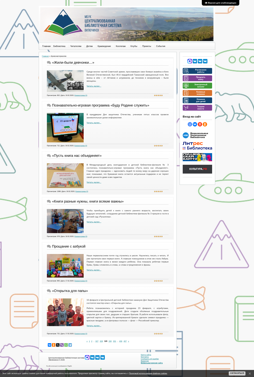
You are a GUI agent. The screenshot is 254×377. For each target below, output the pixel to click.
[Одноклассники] (53, 345)
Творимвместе (200, 107)
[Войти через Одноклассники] (205, 124)
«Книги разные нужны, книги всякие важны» (88, 201)
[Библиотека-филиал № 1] (200, 63)
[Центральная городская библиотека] (195, 63)
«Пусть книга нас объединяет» (77, 156)
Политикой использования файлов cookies (148, 373)
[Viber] (62, 345)
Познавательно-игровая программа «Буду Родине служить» (100, 105)
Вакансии (145, 361)
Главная (45, 56)
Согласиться (237, 373)
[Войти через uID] (190, 124)
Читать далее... (94, 86)
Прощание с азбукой (68, 246)
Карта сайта (146, 355)
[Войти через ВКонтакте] (195, 124)
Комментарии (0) (81, 95)
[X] (58, 345)
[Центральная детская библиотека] (205, 63)
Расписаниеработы (200, 71)
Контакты (145, 357)
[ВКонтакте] (49, 345)
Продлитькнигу (200, 78)
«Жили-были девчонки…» (73, 62)
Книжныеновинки (200, 93)
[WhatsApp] (66, 345)
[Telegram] (70, 345)
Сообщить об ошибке (150, 359)
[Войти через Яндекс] (200, 124)
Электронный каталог (200, 85)
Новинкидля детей (200, 100)
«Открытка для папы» (70, 291)
